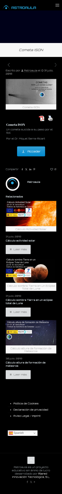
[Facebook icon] (27, 482)
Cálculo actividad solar (20, 240)
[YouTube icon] (34, 482)
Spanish (18, 433)
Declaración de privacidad (30, 409)
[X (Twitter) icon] (31, 482)
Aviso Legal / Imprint (27, 416)
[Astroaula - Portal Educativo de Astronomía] (23, 5)
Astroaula (30, 70)
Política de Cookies (26, 403)
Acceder (33, 151)
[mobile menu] (57, 5)
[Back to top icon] (31, 460)
